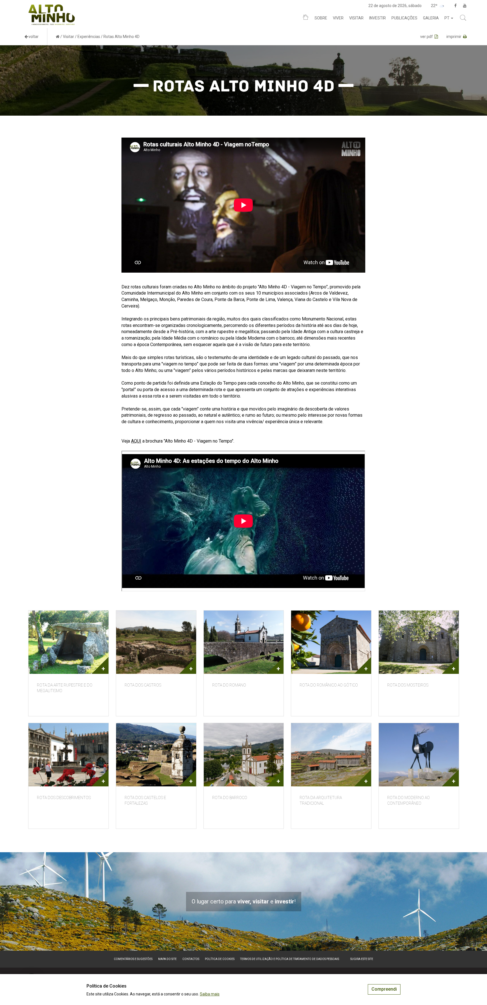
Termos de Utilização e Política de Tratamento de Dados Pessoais (289, 959)
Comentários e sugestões (133, 959)
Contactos (190, 959)
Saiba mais (210, 994)
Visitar (356, 18)
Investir (377, 18)
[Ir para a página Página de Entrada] (57, 36)
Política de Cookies (219, 959)
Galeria (431, 18)
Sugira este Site (361, 959)
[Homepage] (305, 18)
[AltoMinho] (52, 7)
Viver (338, 18)
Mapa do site (167, 959)
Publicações (404, 18)
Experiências (89, 36)
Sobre (321, 18)
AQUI (136, 441)
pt (447, 18)
